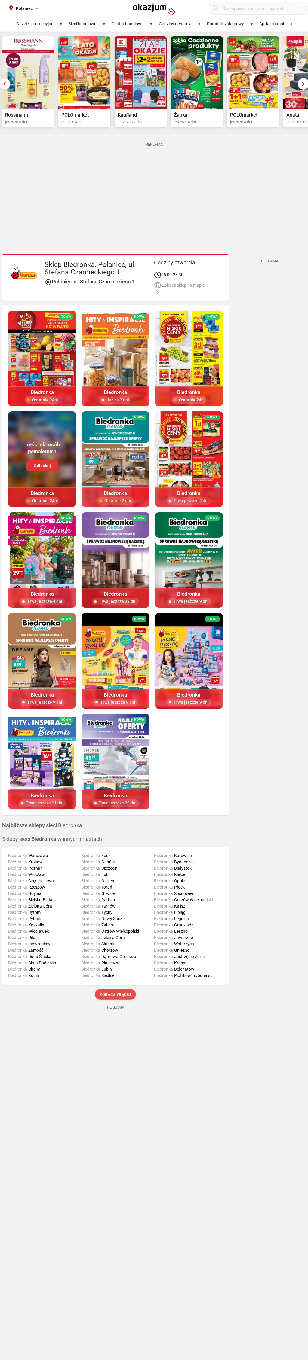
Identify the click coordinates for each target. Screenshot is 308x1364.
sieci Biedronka (42, 825)
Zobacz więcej (115, 994)
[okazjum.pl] (154, 9)
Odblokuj (42, 465)
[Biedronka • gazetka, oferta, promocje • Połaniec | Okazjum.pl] (24, 273)
